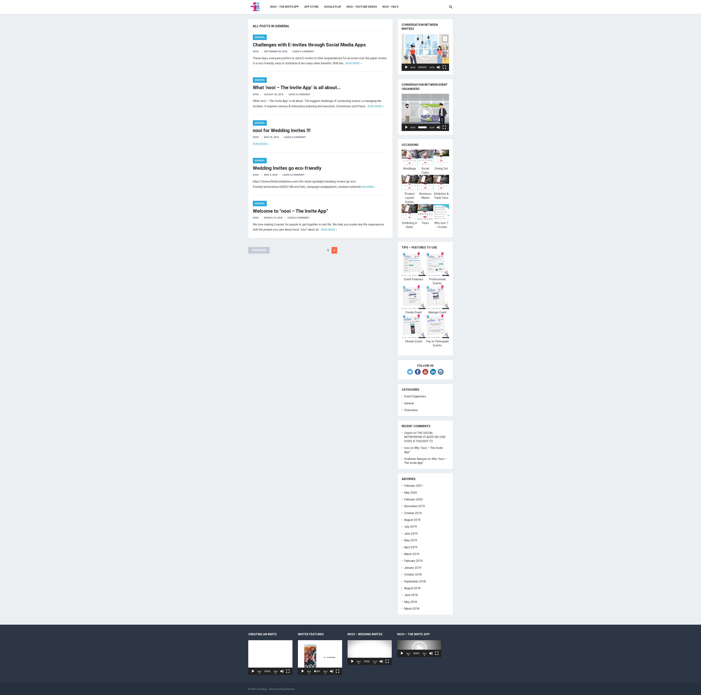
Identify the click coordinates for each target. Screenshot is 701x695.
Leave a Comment (303, 51)
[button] (425, 52)
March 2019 (411, 554)
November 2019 (414, 506)
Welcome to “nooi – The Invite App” (290, 211)
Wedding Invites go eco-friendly (287, 168)
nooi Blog (261, 689)
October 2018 (413, 574)
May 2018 (410, 602)
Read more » (354, 63)
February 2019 (413, 561)
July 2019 (410, 526)
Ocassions (411, 410)
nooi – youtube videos (361, 6)
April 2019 (410, 547)
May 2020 (410, 492)
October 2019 (413, 513)
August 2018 (412, 588)
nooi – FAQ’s (390, 6)
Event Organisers (415, 396)
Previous (259, 250)
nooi (256, 51)
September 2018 (415, 581)
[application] (425, 52)
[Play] (406, 67)
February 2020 (413, 499)
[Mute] (438, 67)
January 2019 (412, 567)
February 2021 (413, 485)
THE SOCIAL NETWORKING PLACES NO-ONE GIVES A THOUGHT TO (424, 437)
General (260, 37)
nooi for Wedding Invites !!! (281, 130)
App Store (311, 6)
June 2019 (411, 533)
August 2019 (412, 520)
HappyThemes (287, 689)
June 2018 (411, 595)
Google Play (332, 6)
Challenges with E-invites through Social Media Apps (309, 45)
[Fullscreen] (444, 67)
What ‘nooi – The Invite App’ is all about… (297, 87)
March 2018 (411, 608)
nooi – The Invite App (284, 6)
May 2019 (410, 540)
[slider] (422, 67)
